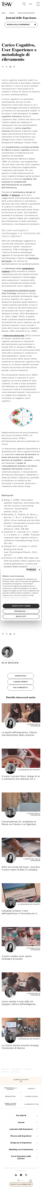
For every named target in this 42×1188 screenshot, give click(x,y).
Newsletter (10, 1096)
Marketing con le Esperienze (31, 859)
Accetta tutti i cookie (21, 606)
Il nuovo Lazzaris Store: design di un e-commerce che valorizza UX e (21, 777)
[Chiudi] (30, 1181)
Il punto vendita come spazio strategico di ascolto (17, 957)
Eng (30, 4)
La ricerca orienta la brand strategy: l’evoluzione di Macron (20, 1046)
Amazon (16, 195)
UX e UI (7, 1069)
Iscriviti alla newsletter (21, 1184)
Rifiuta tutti (21, 616)
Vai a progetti (20, 687)
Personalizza (20, 611)
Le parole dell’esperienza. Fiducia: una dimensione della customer (19, 733)
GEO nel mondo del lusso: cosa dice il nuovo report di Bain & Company (21, 868)
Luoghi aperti (20, 682)
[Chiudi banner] (39, 570)
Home (3, 12)
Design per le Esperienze (33, 725)
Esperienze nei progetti (29, 770)
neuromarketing (17, 1069)
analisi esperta (15, 1072)
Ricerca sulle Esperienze (26, 12)
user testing (5, 1072)
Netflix (5, 195)
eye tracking (27, 1069)
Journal (11, 12)
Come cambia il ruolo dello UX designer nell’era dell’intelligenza (20, 1002)
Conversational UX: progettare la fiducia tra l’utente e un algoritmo (19, 822)
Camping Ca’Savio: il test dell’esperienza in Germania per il (20, 912)
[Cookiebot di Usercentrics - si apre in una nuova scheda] (27, 569)
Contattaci (20, 676)
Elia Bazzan (10, 663)
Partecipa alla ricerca (10, 1088)
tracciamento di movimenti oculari (20, 290)
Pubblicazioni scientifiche (10, 1104)
